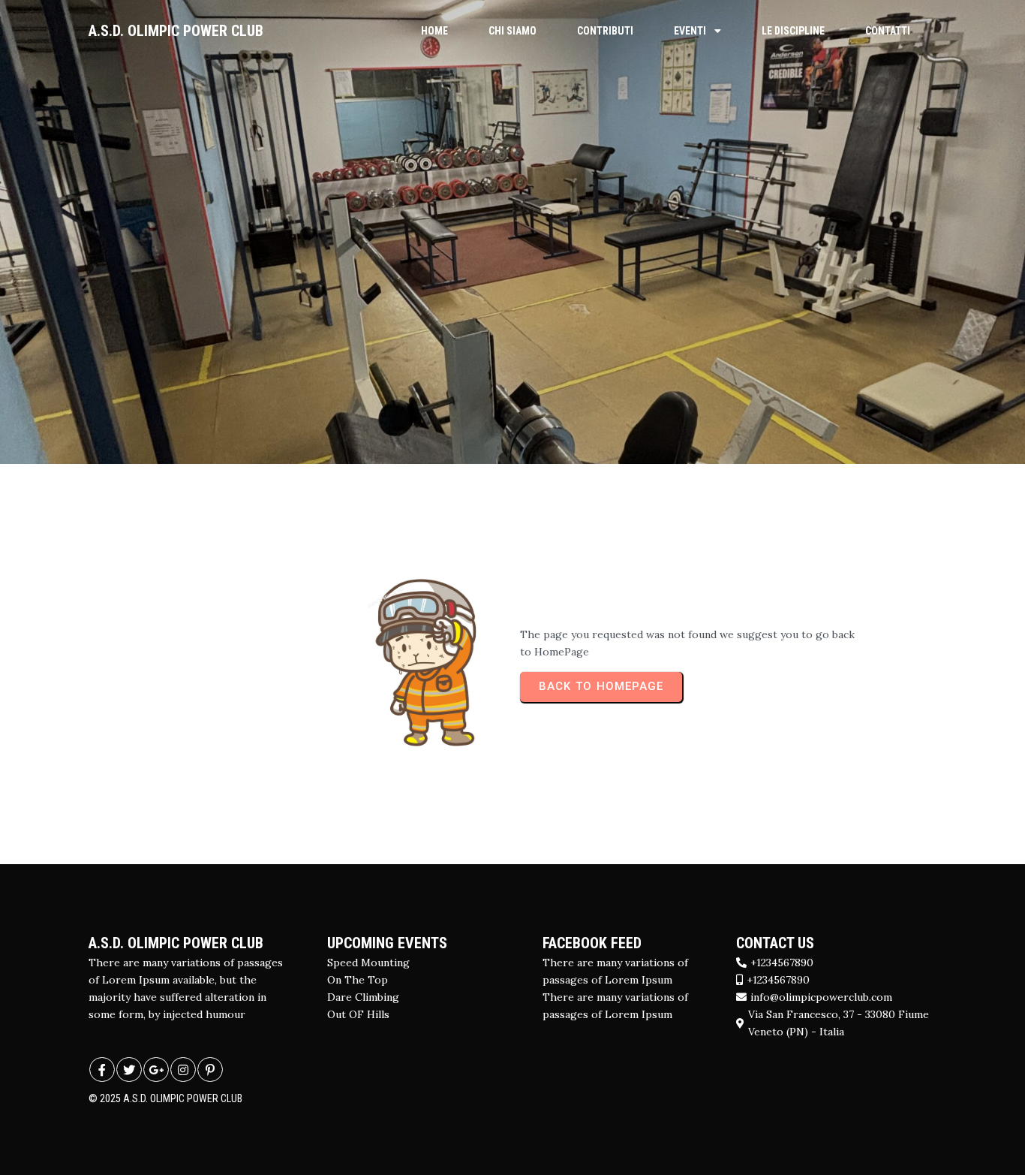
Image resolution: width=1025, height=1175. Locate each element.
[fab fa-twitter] (129, 1069)
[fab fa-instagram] (183, 1069)
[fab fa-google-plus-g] (156, 1069)
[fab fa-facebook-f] (102, 1069)
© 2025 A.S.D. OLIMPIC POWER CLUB (165, 1098)
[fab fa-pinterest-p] (210, 1069)
